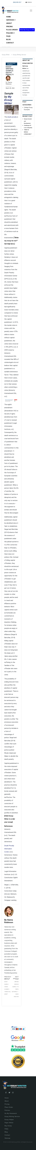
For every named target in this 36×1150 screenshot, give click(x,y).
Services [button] (10, 20)
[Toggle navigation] (31, 10)
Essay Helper (9, 1119)
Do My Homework (11, 1113)
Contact (10, 43)
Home (8, 17)
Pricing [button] (9, 26)
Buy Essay (8, 1126)
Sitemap (7, 1138)
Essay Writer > (7, 54)
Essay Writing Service (19, 54)
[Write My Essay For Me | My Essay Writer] (11, 10)
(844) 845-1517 (17, 2)
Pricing (7, 1104)
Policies (7, 1110)
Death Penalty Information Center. (9, 849)
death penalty (12, 117)
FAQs (8, 36)
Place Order (12, 30)
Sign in (3, 1146)
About (9, 23)
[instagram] (13, 1092)
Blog (8, 39)
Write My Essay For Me (27, 29)
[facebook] (6, 1092)
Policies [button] (10, 33)
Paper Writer (9, 1122)
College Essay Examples (11, 64)
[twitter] (9, 1092)
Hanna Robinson (9, 83)
